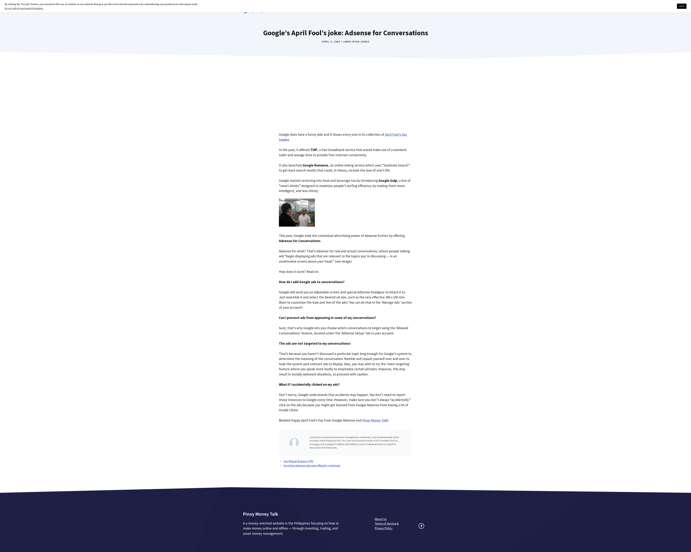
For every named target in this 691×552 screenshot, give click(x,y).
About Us (381, 519)
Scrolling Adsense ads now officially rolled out (312, 465)
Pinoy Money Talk (375, 420)
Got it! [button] (681, 6)
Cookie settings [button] (665, 6)
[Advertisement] (345, 100)
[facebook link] (421, 526)
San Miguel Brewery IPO (298, 461)
